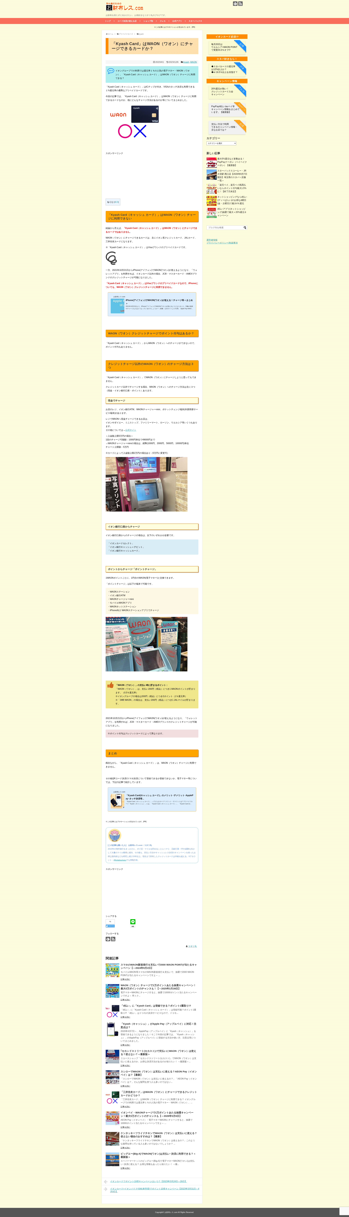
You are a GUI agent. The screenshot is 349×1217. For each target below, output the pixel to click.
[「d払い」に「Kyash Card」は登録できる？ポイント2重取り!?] (112, 1011)
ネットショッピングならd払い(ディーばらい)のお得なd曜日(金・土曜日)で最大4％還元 (232, 200)
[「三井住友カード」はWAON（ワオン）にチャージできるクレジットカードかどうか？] (112, 1097)
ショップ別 (148, 21)
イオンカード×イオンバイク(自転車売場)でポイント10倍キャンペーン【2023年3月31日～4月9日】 (154, 1190)
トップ (108, 21)
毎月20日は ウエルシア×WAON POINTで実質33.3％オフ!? (224, 47)
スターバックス (195, 21)
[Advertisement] (128, 174)
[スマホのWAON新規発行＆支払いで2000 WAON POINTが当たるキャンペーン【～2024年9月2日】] (112, 970)
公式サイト (130, 430)
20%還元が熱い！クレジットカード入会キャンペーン (222, 92)
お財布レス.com (171, 1212)
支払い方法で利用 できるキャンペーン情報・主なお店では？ (224, 127)
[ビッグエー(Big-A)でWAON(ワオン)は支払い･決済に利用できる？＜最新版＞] (112, 1159)
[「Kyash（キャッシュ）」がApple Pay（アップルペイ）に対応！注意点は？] (112, 1029)
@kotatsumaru (120, 860)
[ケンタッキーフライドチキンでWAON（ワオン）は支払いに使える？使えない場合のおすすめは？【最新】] (112, 1139)
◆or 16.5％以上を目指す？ (224, 72)
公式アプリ (177, 21)
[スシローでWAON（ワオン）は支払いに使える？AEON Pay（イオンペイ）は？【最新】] (112, 1077)
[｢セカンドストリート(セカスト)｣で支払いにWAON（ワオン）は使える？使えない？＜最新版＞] (112, 1056)
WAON (193, 62)
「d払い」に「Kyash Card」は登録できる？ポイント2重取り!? (156, 1005)
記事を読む (125, 979)
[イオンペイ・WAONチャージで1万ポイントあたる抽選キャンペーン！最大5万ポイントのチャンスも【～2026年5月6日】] (112, 1118)
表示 (116, 202)
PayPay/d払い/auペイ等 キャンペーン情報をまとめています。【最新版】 (225, 109)
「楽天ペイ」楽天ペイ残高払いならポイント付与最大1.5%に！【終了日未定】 (231, 188)
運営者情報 (212, 240)
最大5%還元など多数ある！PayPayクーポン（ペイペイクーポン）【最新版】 (232, 162)
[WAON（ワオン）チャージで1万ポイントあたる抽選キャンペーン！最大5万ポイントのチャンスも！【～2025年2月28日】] (112, 991)
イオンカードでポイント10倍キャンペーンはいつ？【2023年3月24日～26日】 (148, 1181)
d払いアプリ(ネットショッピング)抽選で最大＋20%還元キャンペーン (231, 212)
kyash (186, 62)
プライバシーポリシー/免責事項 (222, 243)
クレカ (163, 21)
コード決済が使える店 (127, 21)
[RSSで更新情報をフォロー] (240, 3)
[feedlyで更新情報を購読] (235, 3)
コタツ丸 (192, 946)
